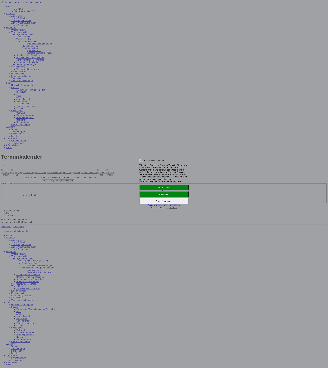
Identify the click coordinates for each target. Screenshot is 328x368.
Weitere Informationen (158, 205)
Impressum (175, 205)
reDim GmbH (173, 208)
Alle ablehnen (164, 194)
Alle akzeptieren (164, 187)
